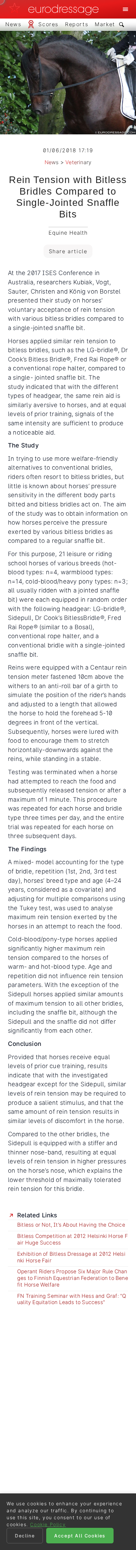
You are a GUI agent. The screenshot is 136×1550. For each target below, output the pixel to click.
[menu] (125, 9)
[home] (56, 9)
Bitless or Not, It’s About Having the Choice (71, 1225)
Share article (68, 251)
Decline (25, 1535)
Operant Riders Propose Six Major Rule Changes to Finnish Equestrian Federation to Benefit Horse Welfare (72, 1278)
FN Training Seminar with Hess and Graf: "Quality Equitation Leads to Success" (71, 1299)
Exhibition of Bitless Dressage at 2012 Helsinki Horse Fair (71, 1257)
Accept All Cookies (80, 1535)
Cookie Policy (48, 1524)
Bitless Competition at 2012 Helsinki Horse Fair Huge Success (72, 1239)
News (52, 162)
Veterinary (78, 162)
